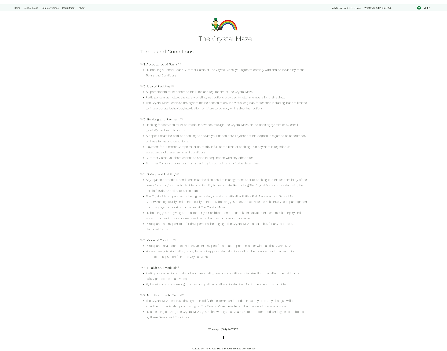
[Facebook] (223, 337)
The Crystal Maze (225, 39)
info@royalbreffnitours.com (346, 8)
